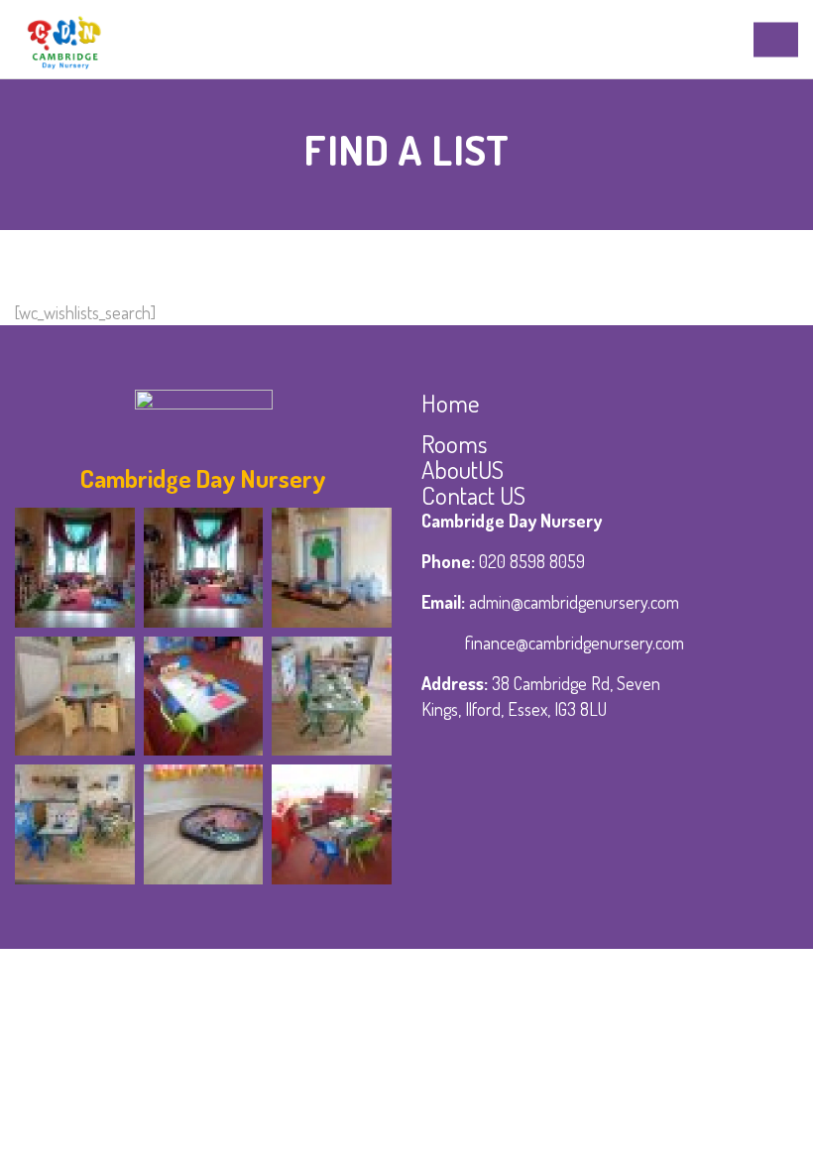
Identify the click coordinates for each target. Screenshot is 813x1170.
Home (450, 402)
